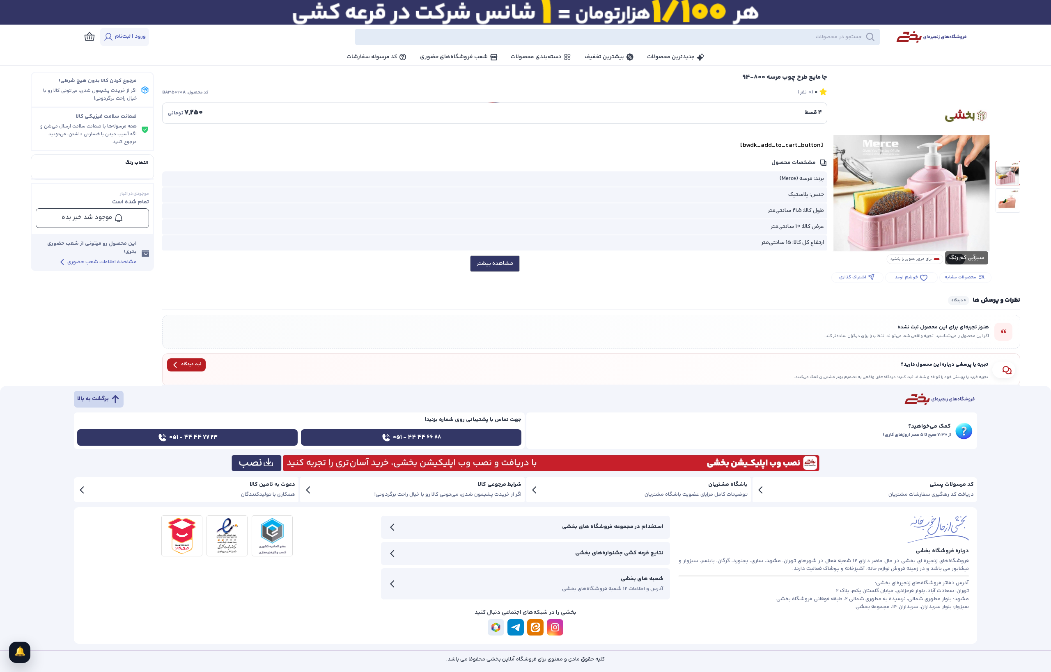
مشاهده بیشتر (495, 263)
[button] (521, 37)
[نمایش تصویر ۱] (1008, 173)
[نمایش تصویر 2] (1008, 200)
